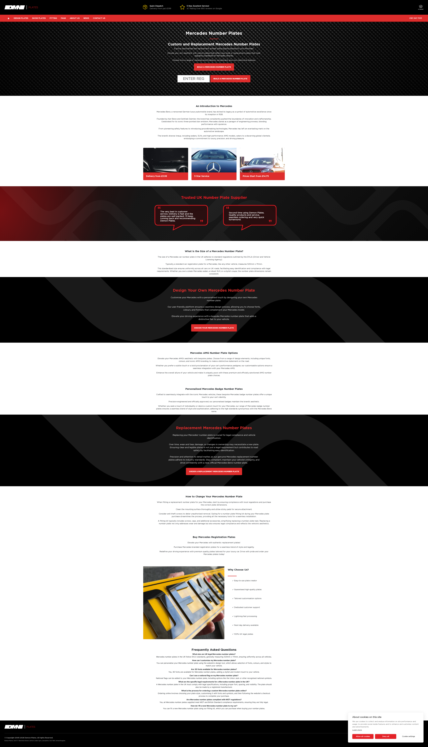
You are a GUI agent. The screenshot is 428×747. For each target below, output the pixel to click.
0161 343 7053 (415, 18)
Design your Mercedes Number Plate (214, 328)
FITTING (53, 18)
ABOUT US (75, 18)
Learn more (357, 730)
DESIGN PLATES (21, 18)
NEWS (86, 18)
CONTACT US (99, 18)
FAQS (63, 18)
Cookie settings (408, 736)
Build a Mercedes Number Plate (214, 67)
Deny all (385, 736)
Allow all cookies (363, 736)
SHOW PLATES (39, 18)
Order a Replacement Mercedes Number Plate (214, 471)
